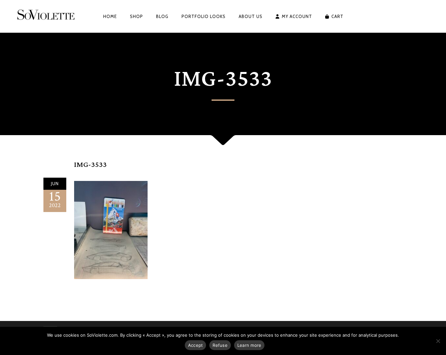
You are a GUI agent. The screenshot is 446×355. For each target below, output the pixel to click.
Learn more (249, 345)
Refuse (220, 345)
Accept (195, 345)
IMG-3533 (90, 165)
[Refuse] (438, 341)
